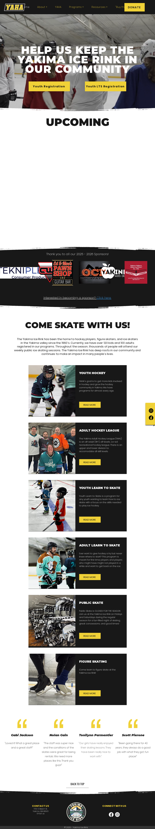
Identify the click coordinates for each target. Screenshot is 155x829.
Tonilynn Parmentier (96, 735)
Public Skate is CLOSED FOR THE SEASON (99, 610)
